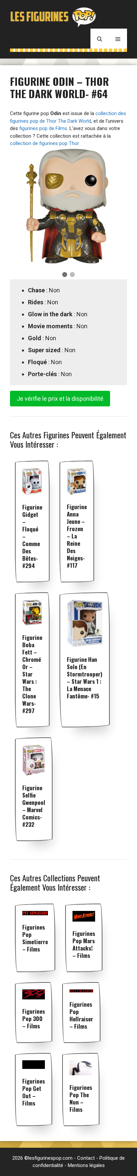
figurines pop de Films (43, 128)
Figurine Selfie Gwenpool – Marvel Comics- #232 (33, 806)
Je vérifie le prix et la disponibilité (60, 398)
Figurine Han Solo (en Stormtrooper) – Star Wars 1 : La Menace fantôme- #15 (84, 677)
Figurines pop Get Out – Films (33, 1092)
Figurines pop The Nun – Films (80, 1098)
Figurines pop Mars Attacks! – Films (83, 944)
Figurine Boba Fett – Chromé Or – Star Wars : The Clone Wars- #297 (32, 674)
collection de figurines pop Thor (44, 143)
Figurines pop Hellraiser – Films (81, 1015)
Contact (86, 1158)
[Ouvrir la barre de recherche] (99, 39)
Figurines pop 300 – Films (33, 1018)
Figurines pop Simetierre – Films (35, 938)
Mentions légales (86, 1165)
